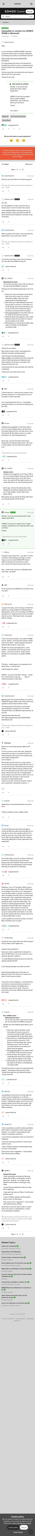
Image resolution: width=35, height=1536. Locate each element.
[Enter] (3, 17)
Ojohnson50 (8, 604)
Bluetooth (5, 116)
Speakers (6, 22)
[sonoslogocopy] (17, 4)
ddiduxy (6, 552)
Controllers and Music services (11, 1248)
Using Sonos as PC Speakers (11, 1252)
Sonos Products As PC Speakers (12, 1254)
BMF (5, 389)
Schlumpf (7, 743)
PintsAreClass (8, 938)
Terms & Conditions (8, 1319)
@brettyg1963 (6, 699)
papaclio (7, 801)
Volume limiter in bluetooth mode (13, 1257)
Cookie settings (20, 1319)
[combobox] (17, 17)
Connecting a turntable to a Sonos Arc (14, 1282)
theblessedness (9, 855)
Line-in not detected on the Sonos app (14, 1303)
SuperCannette (9, 42)
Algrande (7, 1091)
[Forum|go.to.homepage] (13, 11)
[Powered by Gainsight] (17, 1314)
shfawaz (6, 423)
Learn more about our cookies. (21, 1523)
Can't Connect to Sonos (18, 116)
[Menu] (3, 3)
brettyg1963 (8, 635)
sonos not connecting (9, 1246)
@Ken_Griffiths (6, 358)
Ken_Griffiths (8, 278)
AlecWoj (6, 884)
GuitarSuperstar (9, 176)
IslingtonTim (8, 1124)
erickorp (6, 1012)
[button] (2, 12)
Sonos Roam (6, 120)
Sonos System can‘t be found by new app (15, 1263)
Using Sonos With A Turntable (11, 1284)
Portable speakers (7, 1260)
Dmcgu (6, 825)
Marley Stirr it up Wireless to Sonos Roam (15, 1269)
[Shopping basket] (31, 4)
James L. (7, 1171)
